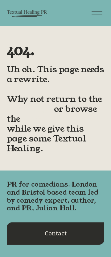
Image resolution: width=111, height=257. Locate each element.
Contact (56, 233)
